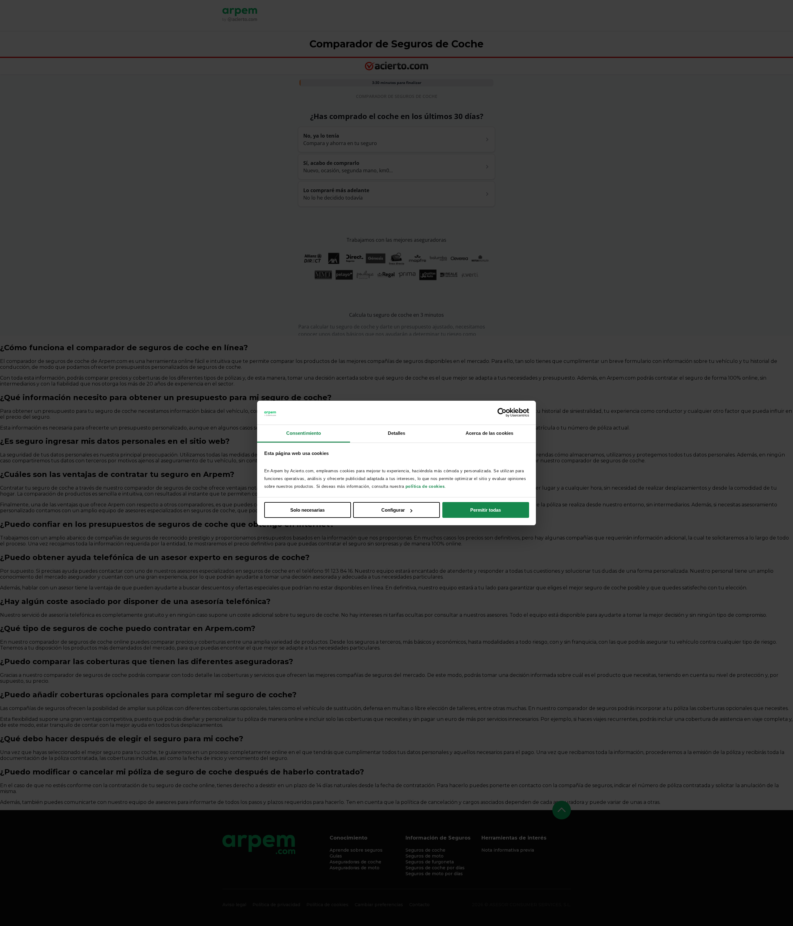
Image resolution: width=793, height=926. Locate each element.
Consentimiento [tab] (303, 433)
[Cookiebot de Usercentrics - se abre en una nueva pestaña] (502, 412)
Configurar (393, 510)
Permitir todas (485, 510)
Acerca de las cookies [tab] (489, 433)
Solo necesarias (307, 510)
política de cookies (425, 486)
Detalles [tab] (396, 433)
